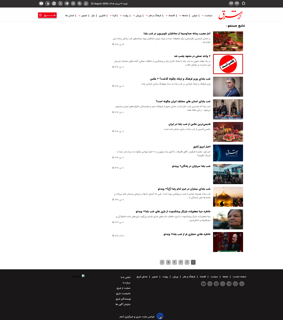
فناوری (102, 15)
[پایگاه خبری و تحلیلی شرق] (230, 19)
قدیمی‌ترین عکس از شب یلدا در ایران (189, 124)
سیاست (208, 15)
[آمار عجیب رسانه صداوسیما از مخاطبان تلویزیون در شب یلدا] (228, 41)
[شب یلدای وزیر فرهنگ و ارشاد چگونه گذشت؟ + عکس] (228, 87)
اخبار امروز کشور (201, 147)
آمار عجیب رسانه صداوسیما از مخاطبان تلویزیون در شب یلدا (177, 33)
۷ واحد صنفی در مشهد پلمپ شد (192, 56)
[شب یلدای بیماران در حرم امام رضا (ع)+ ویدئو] (228, 197)
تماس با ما (126, 277)
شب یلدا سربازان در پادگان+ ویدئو (191, 166)
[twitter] (60, 3)
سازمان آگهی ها (123, 304)
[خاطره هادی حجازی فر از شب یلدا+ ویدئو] (228, 242)
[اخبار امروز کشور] (228, 153)
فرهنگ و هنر (155, 15)
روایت (125, 15)
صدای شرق (142, 276)
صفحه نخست (239, 276)
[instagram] (73, 3)
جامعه (185, 15)
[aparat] (54, 3)
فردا (114, 15)
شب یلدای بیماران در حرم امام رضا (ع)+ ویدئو (184, 189)
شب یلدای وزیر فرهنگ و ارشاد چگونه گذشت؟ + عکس (180, 79)
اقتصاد (171, 15)
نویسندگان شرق (123, 299)
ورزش (138, 15)
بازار (93, 15)
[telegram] (66, 3)
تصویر (84, 15)
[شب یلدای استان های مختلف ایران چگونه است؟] (228, 109)
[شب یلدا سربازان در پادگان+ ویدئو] (228, 174)
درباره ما (127, 283)
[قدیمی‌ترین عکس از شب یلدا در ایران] (228, 132)
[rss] (79, 3)
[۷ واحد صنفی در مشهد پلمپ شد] (228, 64)
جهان (194, 15)
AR (231, 3)
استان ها (70, 15)
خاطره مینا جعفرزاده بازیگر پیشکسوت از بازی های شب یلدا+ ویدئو (173, 211)
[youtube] (41, 3)
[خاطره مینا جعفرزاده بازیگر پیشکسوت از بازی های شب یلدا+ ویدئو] (228, 219)
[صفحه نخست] (242, 3)
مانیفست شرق (123, 293)
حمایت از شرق (124, 288)
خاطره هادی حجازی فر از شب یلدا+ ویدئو (187, 234)
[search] (86, 3)
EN (236, 3)
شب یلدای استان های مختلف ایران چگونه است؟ (183, 101)
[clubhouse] (47, 3)
